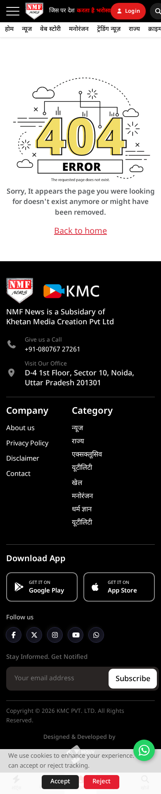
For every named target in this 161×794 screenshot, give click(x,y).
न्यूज (27, 29)
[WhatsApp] (96, 635)
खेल (77, 483)
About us (20, 428)
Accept (60, 782)
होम (9, 29)
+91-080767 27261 (52, 350)
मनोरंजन (79, 29)
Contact (18, 474)
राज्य (134, 29)
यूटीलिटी (82, 468)
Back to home (80, 231)
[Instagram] (55, 635)
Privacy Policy (27, 443)
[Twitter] (34, 635)
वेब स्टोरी (50, 29)
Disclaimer (22, 459)
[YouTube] (75, 635)
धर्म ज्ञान (82, 509)
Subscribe (133, 679)
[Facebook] (13, 635)
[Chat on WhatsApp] (144, 750)
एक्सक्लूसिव (87, 454)
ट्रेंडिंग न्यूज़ (109, 29)
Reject (101, 782)
